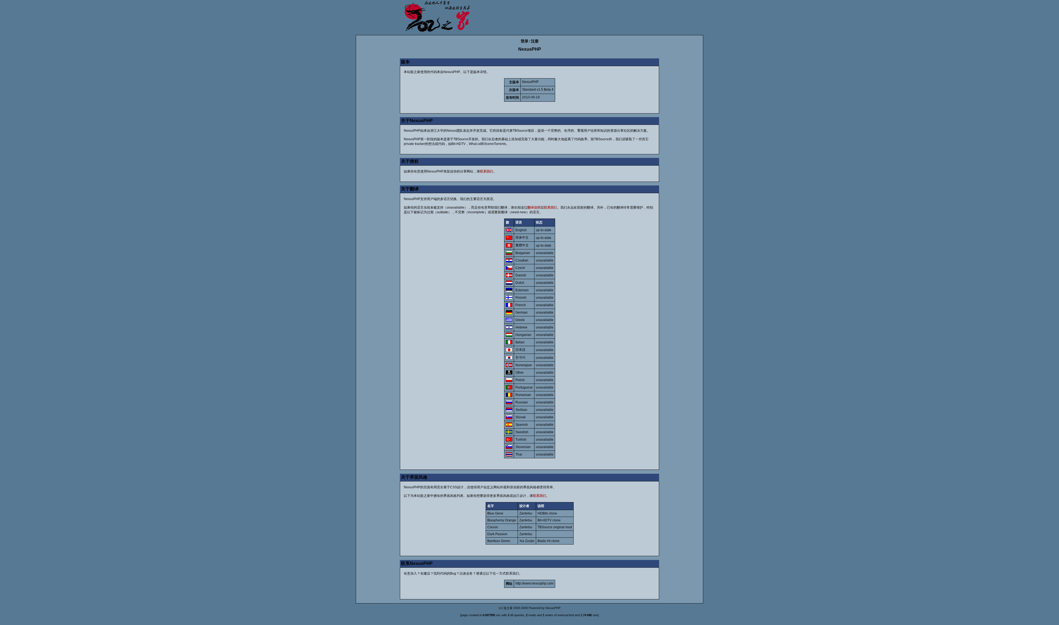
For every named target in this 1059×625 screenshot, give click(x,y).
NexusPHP (552, 608)
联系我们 (486, 171)
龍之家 (508, 608)
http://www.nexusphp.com (534, 583)
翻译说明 (534, 207)
